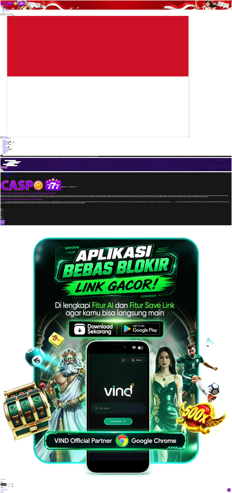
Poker (4, 146)
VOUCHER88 (6, 176)
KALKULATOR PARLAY (8, 172)
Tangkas (4, 149)
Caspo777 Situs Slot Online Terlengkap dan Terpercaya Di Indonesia (21, 199)
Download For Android (6, 219)
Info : (1, 155)
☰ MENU (4, 484)
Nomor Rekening (3, 162)
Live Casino (5, 148)
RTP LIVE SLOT (6, 174)
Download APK (7, 7)
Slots (4, 143)
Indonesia (4, 138)
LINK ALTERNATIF (7, 173)
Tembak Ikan (5, 151)
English (9, 138)
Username (2, 160)
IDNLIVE (5, 144)
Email (1, 164)
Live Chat (6, 8)
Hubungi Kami (7, 9)
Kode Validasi (3, 165)
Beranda (4, 140)
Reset (2, 170)
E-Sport (4, 142)
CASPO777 (2, 195)
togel (4, 147)
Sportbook (5, 141)
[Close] (1, 481)
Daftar (2, 491)
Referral (4, 152)
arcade (4, 145)
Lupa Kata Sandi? (6, 10)
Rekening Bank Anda (4, 161)
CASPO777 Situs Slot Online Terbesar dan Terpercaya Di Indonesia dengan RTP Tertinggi (28, 193)
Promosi (4, 153)
